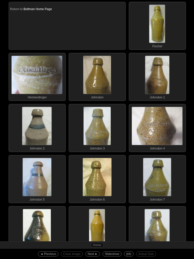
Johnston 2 (37, 148)
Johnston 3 (97, 148)
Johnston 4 (157, 148)
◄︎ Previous (48, 254)
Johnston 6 (97, 199)
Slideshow (112, 254)
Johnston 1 (157, 97)
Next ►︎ (93, 254)
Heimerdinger (37, 97)
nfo (128, 254)
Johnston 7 (157, 199)
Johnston (97, 97)
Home (97, 245)
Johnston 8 (37, 250)
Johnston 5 (37, 199)
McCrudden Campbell (97, 250)
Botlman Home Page (37, 9)
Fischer (157, 46)
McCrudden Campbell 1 (157, 250)
